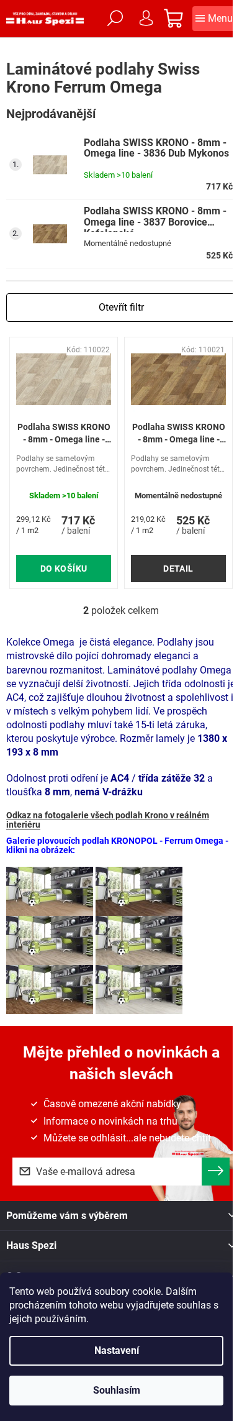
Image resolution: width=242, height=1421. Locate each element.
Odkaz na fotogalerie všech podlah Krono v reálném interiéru (107, 819)
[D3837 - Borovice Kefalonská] (49, 989)
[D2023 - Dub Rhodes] (139, 891)
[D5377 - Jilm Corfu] (139, 989)
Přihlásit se (216, 1172)
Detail (178, 568)
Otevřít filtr (121, 307)
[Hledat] (114, 18)
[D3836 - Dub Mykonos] (139, 940)
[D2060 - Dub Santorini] (49, 940)
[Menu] (214, 18)
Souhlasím (116, 1390)
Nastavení (116, 1350)
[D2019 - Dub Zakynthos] (49, 891)
